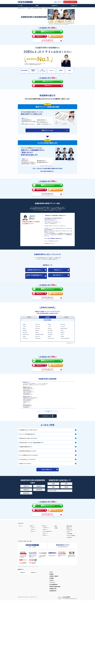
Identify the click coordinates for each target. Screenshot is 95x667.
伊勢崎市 (66, 487)
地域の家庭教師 (24, 70)
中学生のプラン (33, 529)
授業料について (69, 527)
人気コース (51, 70)
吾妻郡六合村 (26, 486)
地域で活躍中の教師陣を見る (46, 171)
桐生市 (53, 487)
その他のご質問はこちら (46, 469)
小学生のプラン (33, 527)
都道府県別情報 (69, 526)
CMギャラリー (69, 531)
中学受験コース (45, 529)
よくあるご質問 (69, 537)
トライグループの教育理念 (71, 535)
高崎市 (66, 483)
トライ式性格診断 (69, 533)
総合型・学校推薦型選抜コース (48, 531)
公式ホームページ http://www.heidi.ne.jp (67, 598)
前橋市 (53, 483)
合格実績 (60, 70)
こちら (54, 243)
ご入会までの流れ (69, 529)
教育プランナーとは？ (47, 130)
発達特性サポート (45, 535)
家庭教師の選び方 (33, 70)
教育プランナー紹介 (42, 70)
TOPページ (20, 526)
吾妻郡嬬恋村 (39, 486)
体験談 (69, 70)
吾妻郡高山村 (26, 489)
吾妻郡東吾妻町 (26, 493)
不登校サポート (45, 533)
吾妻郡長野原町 (39, 489)
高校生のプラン (33, 531)
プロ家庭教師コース (46, 527)
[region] (58, 229)
